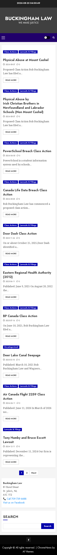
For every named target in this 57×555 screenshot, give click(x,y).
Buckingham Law (28, 18)
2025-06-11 (10, 281)
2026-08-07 (10, 64)
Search (10, 516)
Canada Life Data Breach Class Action (25, 192)
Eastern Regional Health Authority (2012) (27, 275)
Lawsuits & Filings (28, 52)
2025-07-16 (10, 320)
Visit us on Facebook (14, 502)
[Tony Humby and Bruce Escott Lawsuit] (28, 429)
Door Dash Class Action (20, 233)
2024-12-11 (10, 446)
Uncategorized (11, 347)
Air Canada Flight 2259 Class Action (24, 396)
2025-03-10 (10, 360)
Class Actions (10, 52)
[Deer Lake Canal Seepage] (28, 347)
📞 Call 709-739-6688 (14, 499)
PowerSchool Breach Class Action (27, 151)
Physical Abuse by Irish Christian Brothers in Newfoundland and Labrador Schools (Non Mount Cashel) (23, 105)
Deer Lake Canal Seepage (21, 355)
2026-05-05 (10, 199)
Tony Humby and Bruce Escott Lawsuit (24, 440)
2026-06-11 (10, 403)
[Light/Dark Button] (47, 37)
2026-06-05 (10, 156)
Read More (10, 80)
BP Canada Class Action (20, 316)
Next (33, 472)
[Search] (53, 37)
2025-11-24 (10, 238)
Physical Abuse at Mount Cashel (25, 60)
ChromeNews (44, 547)
